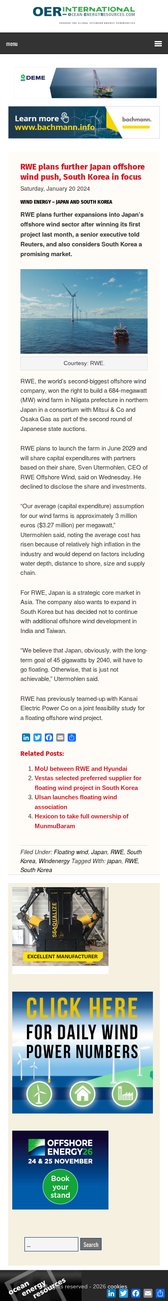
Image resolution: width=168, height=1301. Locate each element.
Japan (99, 852)
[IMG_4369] (84, 102)
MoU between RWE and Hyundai (81, 768)
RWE (117, 852)
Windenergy (54, 861)
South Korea (36, 870)
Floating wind (71, 852)
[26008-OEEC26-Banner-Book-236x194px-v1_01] (60, 1208)
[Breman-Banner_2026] (60, 973)
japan (114, 861)
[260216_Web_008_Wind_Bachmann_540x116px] (84, 137)
